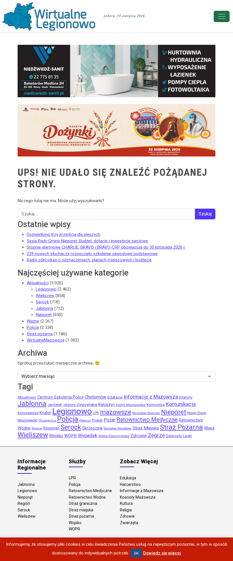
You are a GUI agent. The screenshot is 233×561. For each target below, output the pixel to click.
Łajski (187, 436)
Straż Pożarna (181, 427)
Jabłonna (44, 308)
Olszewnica (47, 420)
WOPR (70, 435)
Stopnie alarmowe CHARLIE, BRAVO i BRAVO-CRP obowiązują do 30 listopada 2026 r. (106, 247)
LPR (96, 413)
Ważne (33, 321)
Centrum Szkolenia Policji (60, 397)
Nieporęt (44, 314)
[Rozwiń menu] (222, 16)
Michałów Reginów (146, 413)
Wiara (209, 428)
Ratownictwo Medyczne (147, 419)
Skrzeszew (92, 428)
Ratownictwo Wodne (87, 497)
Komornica (156, 405)
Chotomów (95, 397)
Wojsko (56, 435)
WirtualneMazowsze (46, 340)
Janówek (54, 405)
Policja (33, 327)
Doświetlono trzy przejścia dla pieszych (63, 234)
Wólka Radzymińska (113, 436)
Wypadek (87, 435)
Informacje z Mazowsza (151, 397)
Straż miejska (81, 510)
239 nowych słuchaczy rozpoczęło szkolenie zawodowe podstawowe (92, 253)
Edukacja (114, 397)
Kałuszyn (106, 404)
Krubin (45, 412)
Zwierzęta (174, 436)
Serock (42, 301)
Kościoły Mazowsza (137, 497)
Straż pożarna (40, 333)
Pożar (109, 420)
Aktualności (38, 282)
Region (37, 428)
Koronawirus (28, 413)
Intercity (185, 397)
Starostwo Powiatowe (118, 428)
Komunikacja (181, 404)
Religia (126, 510)
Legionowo (46, 289)
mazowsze (115, 412)
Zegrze (156, 435)
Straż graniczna (83, 503)
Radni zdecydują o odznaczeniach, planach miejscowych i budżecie (89, 259)
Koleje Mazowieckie (130, 405)
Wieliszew (45, 295)
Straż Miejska (146, 428)
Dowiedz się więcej (162, 553)
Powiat (97, 420)
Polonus (85, 420)
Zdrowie (138, 435)
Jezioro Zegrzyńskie (80, 404)
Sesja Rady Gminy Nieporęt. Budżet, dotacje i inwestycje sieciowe (87, 241)
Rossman (51, 428)
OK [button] (136, 553)
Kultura (126, 503)
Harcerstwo (130, 484)
